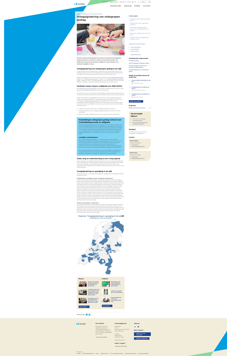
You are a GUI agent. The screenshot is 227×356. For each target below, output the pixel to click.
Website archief (104, 353)
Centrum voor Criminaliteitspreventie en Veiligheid (93, 124)
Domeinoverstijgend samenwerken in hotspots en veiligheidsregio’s (138, 66)
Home (78, 13)
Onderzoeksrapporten (135, 54)
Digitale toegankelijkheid (88, 353)
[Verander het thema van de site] (139, 2)
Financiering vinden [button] (115, 6)
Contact (129, 1)
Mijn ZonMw (105, 1)
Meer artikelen (106, 305)
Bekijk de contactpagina (121, 346)
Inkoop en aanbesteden (143, 353)
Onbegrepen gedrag (134, 60)
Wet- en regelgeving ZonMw (117, 353)
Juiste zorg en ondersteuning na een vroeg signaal (140, 34)
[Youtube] (138, 327)
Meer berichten (83, 306)
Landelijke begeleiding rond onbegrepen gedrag (139, 70)
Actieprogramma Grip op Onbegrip (88, 88)
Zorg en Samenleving (136, 47)
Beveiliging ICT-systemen (130, 353)
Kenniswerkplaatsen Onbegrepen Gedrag (139, 63)
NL (132, 2)
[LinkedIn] (135, 327)
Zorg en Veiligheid (135, 49)
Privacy (97, 353)
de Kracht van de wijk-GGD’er (92, 100)
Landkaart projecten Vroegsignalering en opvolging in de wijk (139, 38)
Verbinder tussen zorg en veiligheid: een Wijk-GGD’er (139, 24)
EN (135, 2)
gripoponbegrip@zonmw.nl (138, 146)
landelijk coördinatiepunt (91, 139)
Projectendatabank (114, 1)
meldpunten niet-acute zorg (91, 78)
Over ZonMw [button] (146, 6)
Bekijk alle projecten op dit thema (137, 107)
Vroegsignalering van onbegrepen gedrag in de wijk (140, 19)
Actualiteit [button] (137, 6)
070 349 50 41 (135, 156)
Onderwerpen (128, 6)
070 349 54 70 (135, 144)
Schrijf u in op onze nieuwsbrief (141, 334)
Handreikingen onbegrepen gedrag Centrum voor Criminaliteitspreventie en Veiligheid (139, 29)
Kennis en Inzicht (135, 51)
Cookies (79, 353)
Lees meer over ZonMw (101, 337)
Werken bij (121, 1)
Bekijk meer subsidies (135, 101)
